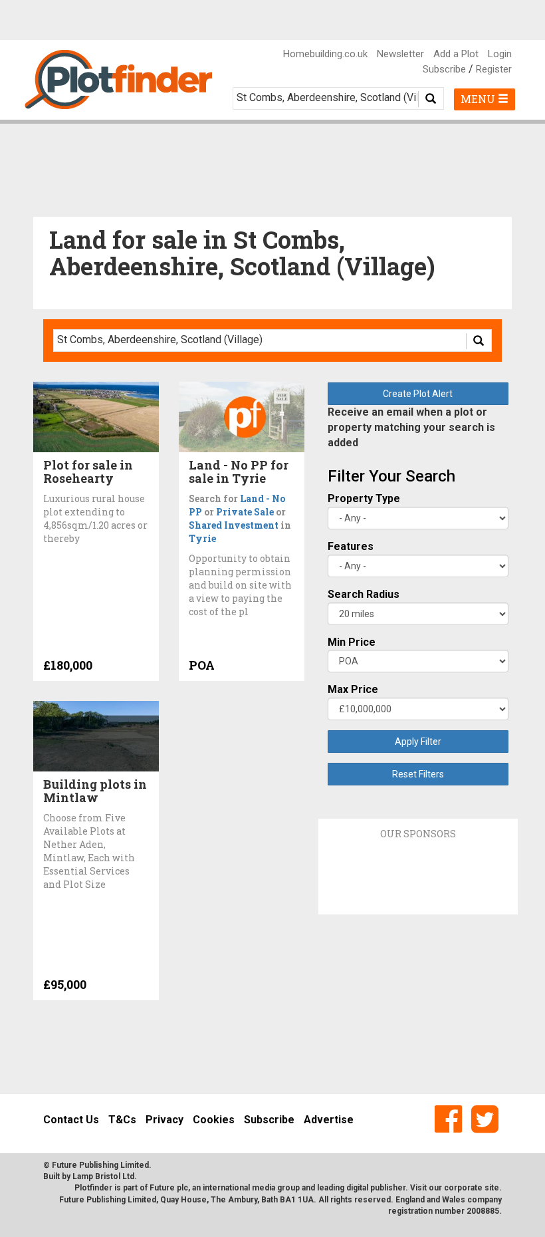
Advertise (329, 1119)
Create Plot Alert (418, 393)
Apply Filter (418, 741)
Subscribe (444, 69)
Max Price (353, 689)
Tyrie (202, 538)
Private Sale (245, 511)
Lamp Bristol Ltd (103, 1176)
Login (500, 54)
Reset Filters (418, 774)
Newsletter (400, 54)
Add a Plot (456, 54)
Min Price (352, 642)
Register (494, 69)
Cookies (214, 1119)
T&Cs (122, 1119)
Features (351, 546)
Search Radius (363, 594)
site (492, 1187)
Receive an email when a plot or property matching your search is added (411, 427)
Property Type (364, 498)
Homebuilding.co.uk (325, 54)
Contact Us (71, 1119)
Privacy (164, 1119)
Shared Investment (233, 525)
